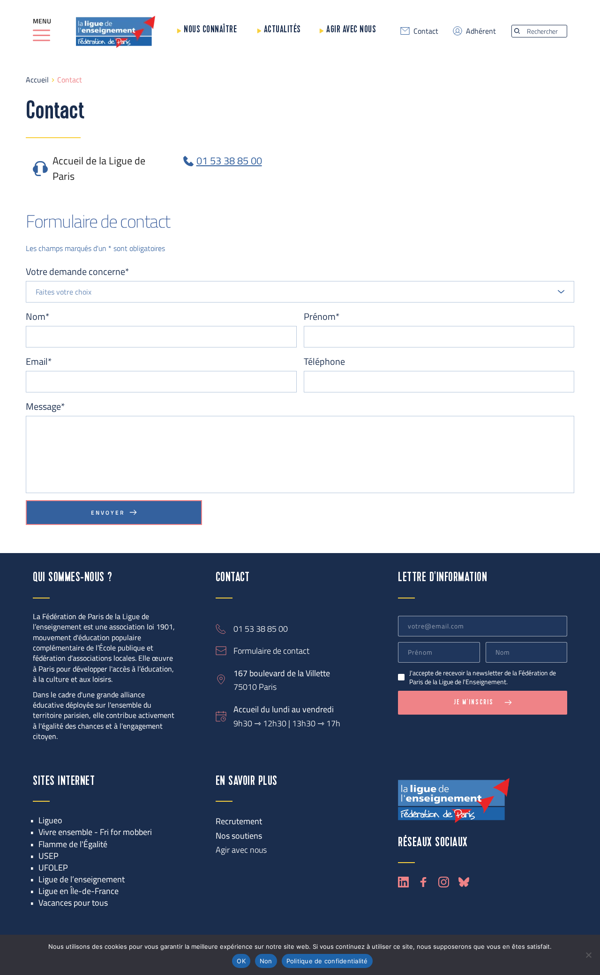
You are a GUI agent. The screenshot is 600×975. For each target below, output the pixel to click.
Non (266, 961)
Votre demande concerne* (77, 272)
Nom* (37, 317)
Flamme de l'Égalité (72, 844)
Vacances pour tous (73, 902)
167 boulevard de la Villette (281, 673)
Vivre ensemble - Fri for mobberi (95, 832)
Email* (39, 362)
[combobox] (300, 291)
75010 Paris (255, 686)
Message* (45, 406)
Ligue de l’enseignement (81, 879)
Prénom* (321, 317)
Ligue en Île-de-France (78, 891)
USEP (48, 855)
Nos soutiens (239, 835)
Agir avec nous (351, 30)
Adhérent (481, 31)
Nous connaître (210, 30)
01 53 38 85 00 (260, 628)
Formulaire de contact (271, 650)
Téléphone (324, 362)
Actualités (282, 30)
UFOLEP (53, 867)
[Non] (588, 955)
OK (241, 961)
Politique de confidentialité (327, 961)
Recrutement (239, 821)
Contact (425, 31)
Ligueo (50, 820)
